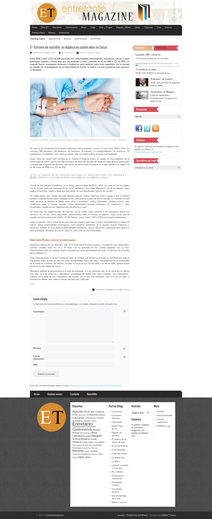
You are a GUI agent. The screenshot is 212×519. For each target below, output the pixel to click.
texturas (95, 454)
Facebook (138, 128)
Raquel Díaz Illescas (89, 448)
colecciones (82, 415)
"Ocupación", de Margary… (163, 91)
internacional (84, 433)
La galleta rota (118, 457)
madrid (88, 436)
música (76, 441)
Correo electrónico (38, 357)
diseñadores (77, 421)
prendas (88, 445)
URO (100, 454)
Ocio (95, 442)
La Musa (116, 461)
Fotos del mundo (119, 453)
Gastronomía (71, 27)
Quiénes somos (54, 394)
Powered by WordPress (137, 515)
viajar (80, 457)
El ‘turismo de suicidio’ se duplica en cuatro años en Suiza (68, 47)
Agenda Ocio (54, 39)
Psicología (76, 448)
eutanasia (110, 289)
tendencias (86, 454)
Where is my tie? (119, 502)
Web (35, 365)
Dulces (94, 421)
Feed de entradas (164, 415)
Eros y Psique (105, 27)
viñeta (87, 457)
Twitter (147, 128)
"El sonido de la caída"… (147, 69)
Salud (94, 451)
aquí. (133, 436)
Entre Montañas (119, 450)
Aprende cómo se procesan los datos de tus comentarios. (96, 385)
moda (94, 439)
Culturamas (78, 417)
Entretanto (95, 39)
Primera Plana (38, 33)
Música (52, 33)
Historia (96, 429)
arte (92, 411)
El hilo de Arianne (119, 446)
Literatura (78, 435)
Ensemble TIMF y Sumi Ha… (149, 54)
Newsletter (92, 394)
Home (34, 27)
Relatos (87, 451)
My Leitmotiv (117, 472)
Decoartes (57, 27)
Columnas (148, 27)
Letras (137, 27)
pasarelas (80, 445)
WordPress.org (163, 426)
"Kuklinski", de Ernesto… (162, 79)
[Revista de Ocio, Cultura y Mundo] (106, 13)
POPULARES (161, 47)
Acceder (160, 411)
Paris (74, 445)
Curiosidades (90, 418)
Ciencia (168, 27)
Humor (75, 432)
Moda (83, 27)
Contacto (74, 394)
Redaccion (68, 53)
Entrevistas (64, 33)
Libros (93, 432)
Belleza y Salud (86, 53)
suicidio (119, 289)
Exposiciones (78, 426)
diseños (87, 421)
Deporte (100, 418)
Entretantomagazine (54, 515)
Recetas (67, 39)
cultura (101, 414)
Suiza (126, 289)
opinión (101, 442)
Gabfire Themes (168, 515)
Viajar (92, 27)
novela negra (87, 442)
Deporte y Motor (123, 27)
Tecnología (76, 454)
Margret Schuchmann (87, 437)
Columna (92, 414)
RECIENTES (140, 47)
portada (97, 53)
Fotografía (91, 426)
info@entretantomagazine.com (148, 152)
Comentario (38, 311)
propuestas (97, 445)
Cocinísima (117, 411)
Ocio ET (45, 27)
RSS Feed (155, 128)
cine (74, 414)
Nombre (37, 348)
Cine (159, 27)
